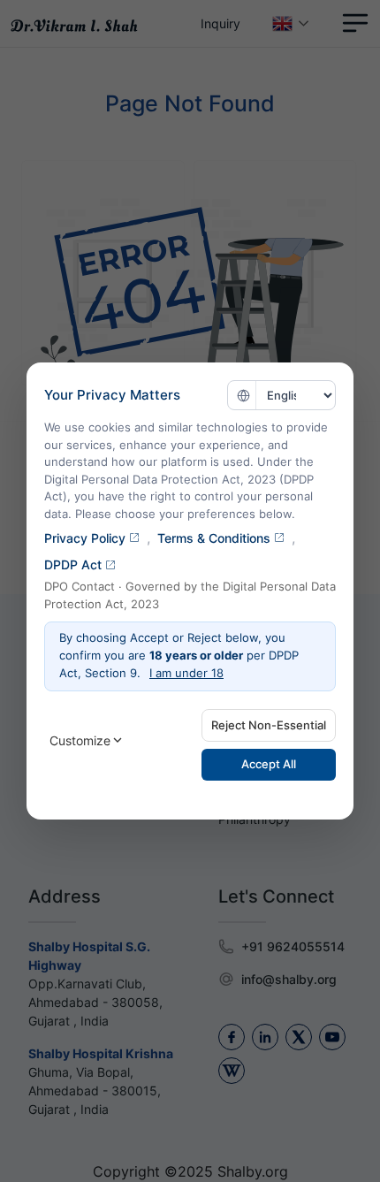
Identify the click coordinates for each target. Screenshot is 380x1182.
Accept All (268, 764)
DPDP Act (73, 564)
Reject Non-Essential (268, 725)
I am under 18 (186, 673)
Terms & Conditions (213, 537)
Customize (79, 740)
